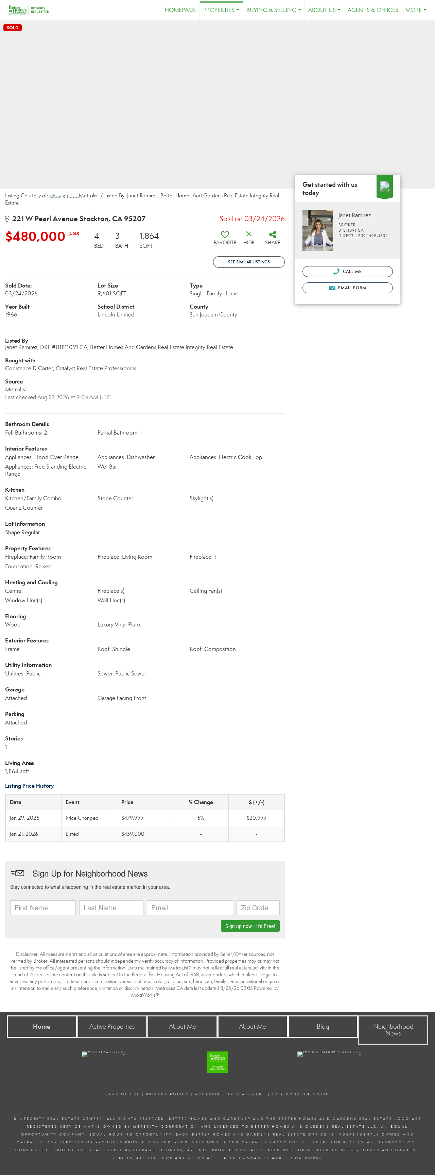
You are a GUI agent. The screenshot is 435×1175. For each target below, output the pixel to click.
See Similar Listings (249, 261)
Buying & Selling (275, 13)
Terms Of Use (121, 1094)
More (417, 13)
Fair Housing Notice (302, 1094)
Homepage (180, 10)
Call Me (351, 271)
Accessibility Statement (230, 1094)
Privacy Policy (167, 1094)
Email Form (351, 287)
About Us (325, 13)
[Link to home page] (32, 10)
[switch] (225, 240)
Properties (222, 13)
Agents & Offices (373, 10)
